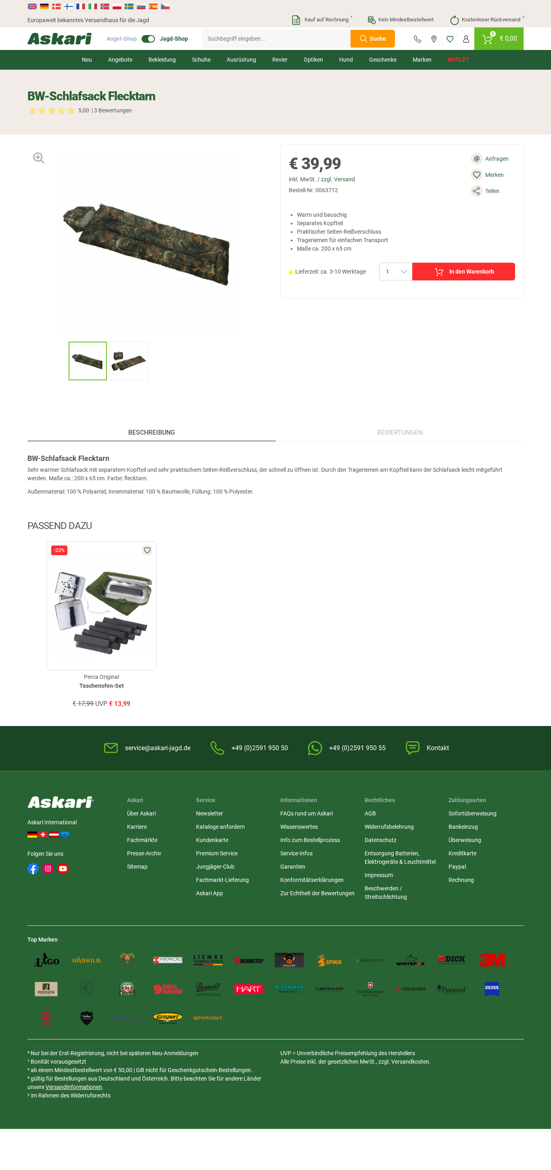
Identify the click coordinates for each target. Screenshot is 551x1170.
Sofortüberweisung (473, 813)
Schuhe (201, 59)
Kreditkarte (462, 853)
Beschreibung (151, 432)
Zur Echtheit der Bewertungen (317, 893)
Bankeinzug (463, 827)
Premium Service (217, 853)
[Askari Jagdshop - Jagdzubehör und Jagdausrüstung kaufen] (59, 39)
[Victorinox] (370, 989)
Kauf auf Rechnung (327, 19)
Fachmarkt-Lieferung (222, 880)
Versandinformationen (74, 1087)
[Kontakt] (417, 38)
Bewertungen (400, 432)
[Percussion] (46, 989)
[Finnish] (69, 6)
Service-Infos (296, 853)
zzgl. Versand (338, 179)
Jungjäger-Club (215, 866)
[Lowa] (289, 989)
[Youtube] (63, 868)
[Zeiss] (491, 989)
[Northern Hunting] (86, 1018)
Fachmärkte (142, 840)
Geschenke (383, 59)
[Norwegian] (105, 6)
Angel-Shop (121, 38)
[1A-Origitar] (289, 960)
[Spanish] (153, 6)
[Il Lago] (46, 960)
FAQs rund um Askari (306, 813)
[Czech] (165, 6)
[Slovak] (141, 6)
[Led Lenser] (410, 989)
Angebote (120, 59)
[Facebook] (33, 868)
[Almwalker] (127, 960)
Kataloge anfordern (220, 827)
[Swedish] (129, 6)
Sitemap (137, 866)
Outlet (458, 59)
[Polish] (117, 6)
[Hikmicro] (167, 960)
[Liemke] (208, 960)
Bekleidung (162, 59)
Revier (280, 59)
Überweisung (465, 840)
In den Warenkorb (471, 271)
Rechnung (461, 880)
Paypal (457, 866)
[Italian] (93, 6)
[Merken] (450, 38)
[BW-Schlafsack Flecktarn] (88, 361)
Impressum (379, 875)
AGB (370, 813)
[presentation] (61, 360)
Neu (87, 59)
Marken (422, 59)
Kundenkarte (212, 840)
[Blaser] (127, 1018)
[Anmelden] (466, 38)
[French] (81, 6)
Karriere (137, 827)
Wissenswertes (299, 827)
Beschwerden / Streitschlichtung (386, 892)
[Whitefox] (410, 960)
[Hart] (248, 989)
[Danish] (56, 6)
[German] (44, 6)
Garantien (292, 866)
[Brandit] (208, 989)
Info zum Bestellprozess (310, 840)
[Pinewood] (451, 989)
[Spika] (329, 960)
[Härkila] (86, 960)
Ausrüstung (241, 59)
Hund (346, 59)
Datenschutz (381, 840)
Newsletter (209, 813)
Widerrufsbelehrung (389, 827)
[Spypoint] (208, 1018)
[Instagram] (48, 868)
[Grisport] (167, 1018)
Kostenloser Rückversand (493, 19)
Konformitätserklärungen (312, 880)
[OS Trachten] (127, 989)
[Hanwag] (46, 1018)
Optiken (313, 59)
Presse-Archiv (144, 853)
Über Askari (141, 813)
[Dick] (451, 960)
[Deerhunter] (370, 960)
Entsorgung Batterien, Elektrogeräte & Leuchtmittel (400, 857)
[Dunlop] (329, 989)
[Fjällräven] (167, 989)
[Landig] (86, 989)
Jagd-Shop (174, 38)
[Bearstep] (248, 960)
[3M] (491, 960)
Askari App (209, 893)
